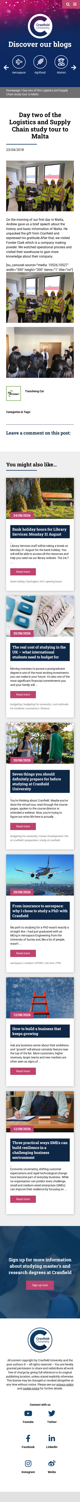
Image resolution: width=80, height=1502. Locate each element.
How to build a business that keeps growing (36, 1031)
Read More (23, 571)
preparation (31, 840)
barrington (32, 581)
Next (74, 67)
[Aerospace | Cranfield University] (19, 62)
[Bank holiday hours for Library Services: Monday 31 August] (40, 498)
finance (45, 708)
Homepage (13, 90)
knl (42, 581)
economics (32, 708)
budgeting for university (37, 704)
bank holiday (17, 581)
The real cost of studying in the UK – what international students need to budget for (39, 652)
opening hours (54, 581)
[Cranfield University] (40, 14)
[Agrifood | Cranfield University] (40, 62)
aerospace (16, 963)
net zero (49, 963)
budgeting (16, 704)
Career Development (51, 836)
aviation (28, 963)
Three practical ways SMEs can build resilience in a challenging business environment (39, 1150)
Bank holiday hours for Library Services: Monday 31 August (39, 532)
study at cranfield (50, 840)
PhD (58, 963)
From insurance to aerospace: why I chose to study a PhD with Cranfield (39, 910)
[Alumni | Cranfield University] (61, 62)
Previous (6, 67)
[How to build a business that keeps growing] (40, 997)
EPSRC (39, 963)
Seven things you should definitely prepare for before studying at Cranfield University (36, 781)
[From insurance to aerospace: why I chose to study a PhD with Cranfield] (40, 875)
